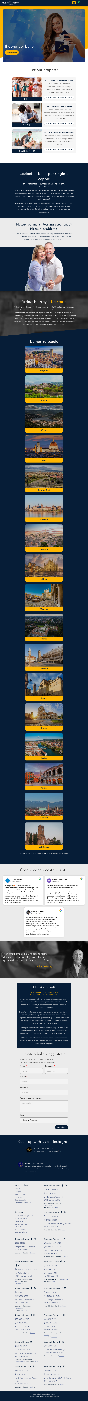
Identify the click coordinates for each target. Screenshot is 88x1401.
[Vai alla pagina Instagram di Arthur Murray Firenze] (64, 1239)
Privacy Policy (21, 1229)
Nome (22, 1066)
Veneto (46, 1335)
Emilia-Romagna (20, 1361)
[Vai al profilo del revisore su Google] (7, 880)
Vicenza (44, 818)
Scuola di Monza (22, 1315)
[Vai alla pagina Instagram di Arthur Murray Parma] (31, 1342)
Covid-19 (18, 1227)
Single (27, 99)
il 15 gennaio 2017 (36, 913)
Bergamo (44, 371)
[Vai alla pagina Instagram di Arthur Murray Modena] (65, 1288)
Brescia (44, 400)
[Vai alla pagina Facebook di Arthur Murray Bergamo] (62, 1185)
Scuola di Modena (52, 1288)
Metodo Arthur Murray (58, 853)
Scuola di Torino (22, 1367)
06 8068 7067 (51, 1346)
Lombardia (48, 1205)
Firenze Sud (44, 490)
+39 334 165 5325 (52, 1374)
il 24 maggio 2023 (16, 881)
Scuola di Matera (51, 1262)
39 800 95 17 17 (51, 1189)
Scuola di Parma (22, 1342)
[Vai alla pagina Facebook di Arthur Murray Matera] (61, 1261)
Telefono (24, 1088)
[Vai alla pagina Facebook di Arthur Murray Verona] (60, 1366)
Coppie (27, 125)
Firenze (44, 460)
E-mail (23, 1077)
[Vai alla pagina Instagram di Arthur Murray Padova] (64, 1315)
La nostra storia (21, 1221)
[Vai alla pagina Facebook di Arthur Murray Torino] (30, 1366)
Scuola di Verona (51, 1367)
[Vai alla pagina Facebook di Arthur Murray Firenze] (60, 1239)
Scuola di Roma (51, 1342)
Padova (44, 669)
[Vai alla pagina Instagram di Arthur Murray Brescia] (35, 1239)
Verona (44, 788)
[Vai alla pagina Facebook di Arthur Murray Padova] (61, 1315)
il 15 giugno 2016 (57, 881)
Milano (44, 579)
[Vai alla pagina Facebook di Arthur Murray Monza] (31, 1315)
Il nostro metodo (22, 1218)
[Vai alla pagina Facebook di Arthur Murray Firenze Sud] (16, 1265)
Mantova (44, 520)
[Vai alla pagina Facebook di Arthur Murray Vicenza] (61, 1212)
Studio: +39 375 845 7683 (26, 1269)
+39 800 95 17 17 (23, 1292)
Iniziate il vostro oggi (15, 52)
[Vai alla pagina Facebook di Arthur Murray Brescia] (31, 1239)
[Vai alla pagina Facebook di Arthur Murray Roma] (59, 1342)
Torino (44, 758)
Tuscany (17, 1281)
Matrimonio (27, 151)
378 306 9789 (51, 1193)
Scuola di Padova (51, 1315)
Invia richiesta (61, 1127)
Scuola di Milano (22, 1288)
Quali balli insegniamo (24, 1215)
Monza (44, 639)
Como (44, 430)
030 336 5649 (22, 1243)
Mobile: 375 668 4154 (54, 1247)
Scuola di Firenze (51, 1239)
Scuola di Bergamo (52, 1186)
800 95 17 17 (50, 1319)
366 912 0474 (50, 1292)
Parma (44, 698)
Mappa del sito (21, 1232)
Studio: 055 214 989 (53, 1243)
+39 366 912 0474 (52, 1296)
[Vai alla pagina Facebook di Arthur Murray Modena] (61, 1288)
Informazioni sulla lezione (59, 97)
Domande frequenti (23, 1203)
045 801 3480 (51, 1370)
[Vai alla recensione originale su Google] (40, 880)
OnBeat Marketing (52, 1396)
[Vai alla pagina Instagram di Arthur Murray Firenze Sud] (19, 1265)
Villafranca (44, 847)
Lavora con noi (21, 1224)
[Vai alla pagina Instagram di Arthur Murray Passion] (66, 1185)
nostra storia (40, 853)
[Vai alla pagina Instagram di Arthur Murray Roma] (63, 1342)
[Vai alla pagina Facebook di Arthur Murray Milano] (31, 1288)
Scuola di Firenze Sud (24, 1262)
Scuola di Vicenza (51, 1212)
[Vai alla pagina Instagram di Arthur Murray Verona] (64, 1366)
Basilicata (64, 1279)
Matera (44, 549)
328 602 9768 (51, 1266)
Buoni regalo (20, 1200)
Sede (22, 1115)
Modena (44, 609)
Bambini (18, 1197)
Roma (44, 728)
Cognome (49, 1066)
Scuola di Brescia (22, 1239)
